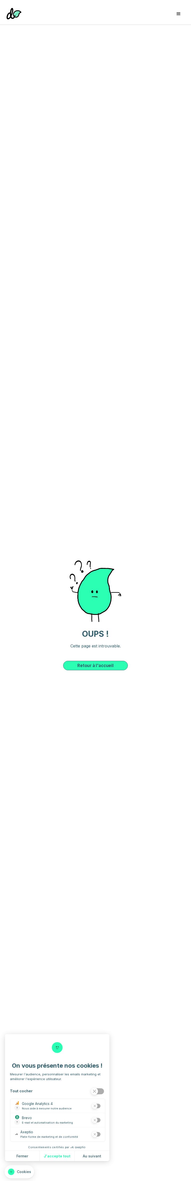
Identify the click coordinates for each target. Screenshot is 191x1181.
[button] (178, 12)
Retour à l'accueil (95, 665)
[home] (14, 12)
